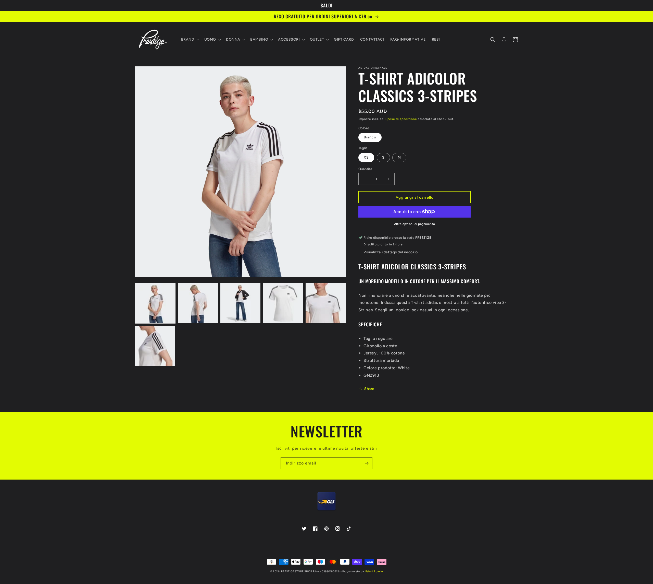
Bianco (370, 137)
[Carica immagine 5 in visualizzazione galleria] (326, 303)
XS (366, 157)
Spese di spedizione (401, 119)
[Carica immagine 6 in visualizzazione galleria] (155, 346)
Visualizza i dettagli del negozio (390, 252)
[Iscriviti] (366, 463)
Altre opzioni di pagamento (414, 224)
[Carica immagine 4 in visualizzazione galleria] (283, 303)
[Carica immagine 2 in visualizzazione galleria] (198, 303)
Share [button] (369, 389)
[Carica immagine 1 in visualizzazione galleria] (155, 303)
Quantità (365, 169)
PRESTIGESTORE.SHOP (296, 571)
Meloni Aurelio (374, 571)
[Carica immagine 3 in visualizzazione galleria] (240, 303)
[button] (189, 39)
